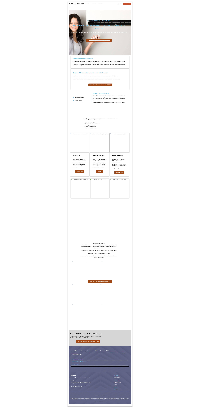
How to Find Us (76, 364)
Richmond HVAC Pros (76, 4)
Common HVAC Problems (78, 359)
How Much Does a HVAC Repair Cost (80, 361)
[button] (99, 359)
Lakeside (72, 353)
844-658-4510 (127, 3)
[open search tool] (117, 3)
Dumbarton (76, 353)
